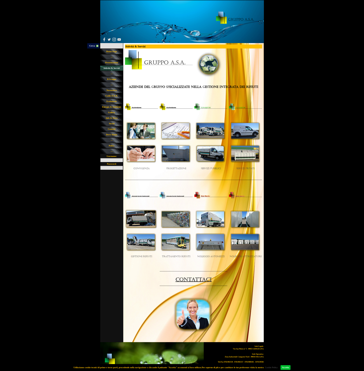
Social (111, 123)
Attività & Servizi (111, 68)
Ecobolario (111, 101)
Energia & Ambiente (111, 107)
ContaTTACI (193, 280)
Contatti (111, 129)
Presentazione (111, 62)
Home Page (111, 51)
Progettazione (176, 168)
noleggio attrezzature (246, 256)
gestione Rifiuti (141, 256)
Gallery (111, 112)
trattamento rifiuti (176, 256)
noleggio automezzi (211, 256)
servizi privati (245, 168)
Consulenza (142, 168)
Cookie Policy (271, 367)
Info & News (112, 118)
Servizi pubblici (211, 168)
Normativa (111, 90)
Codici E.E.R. (111, 96)
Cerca (92, 46)
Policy (111, 146)
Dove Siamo (111, 134)
